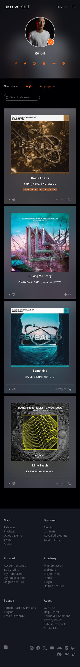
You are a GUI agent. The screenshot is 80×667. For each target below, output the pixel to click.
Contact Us (51, 628)
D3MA (36, 184)
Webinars (50, 569)
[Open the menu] (74, 7)
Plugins (8, 612)
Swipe (8, 539)
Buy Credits (11, 569)
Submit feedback (55, 624)
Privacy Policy (53, 620)
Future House (48, 189)
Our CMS (50, 608)
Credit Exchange (14, 616)
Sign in (62, 6)
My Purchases (13, 573)
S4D (52, 376)
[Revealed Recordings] (18, 6)
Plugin (48, 582)
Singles (29, 86)
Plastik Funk (25, 282)
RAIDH (27, 184)
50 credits (60, 200)
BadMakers (49, 184)
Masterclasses (53, 565)
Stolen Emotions (44, 471)
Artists (8, 544)
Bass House (30, 189)
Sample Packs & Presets (20, 608)
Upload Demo (13, 535)
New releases (11, 86)
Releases (10, 527)
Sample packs (47, 86)
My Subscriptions (15, 578)
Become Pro (52, 539)
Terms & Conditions (57, 616)
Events (48, 527)
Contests (50, 531)
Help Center (51, 612)
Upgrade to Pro (14, 582)
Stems (48, 578)
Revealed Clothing (55, 535)
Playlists (9, 531)
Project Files (52, 573)
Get (69, 294)
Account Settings (15, 565)
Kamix (46, 282)
